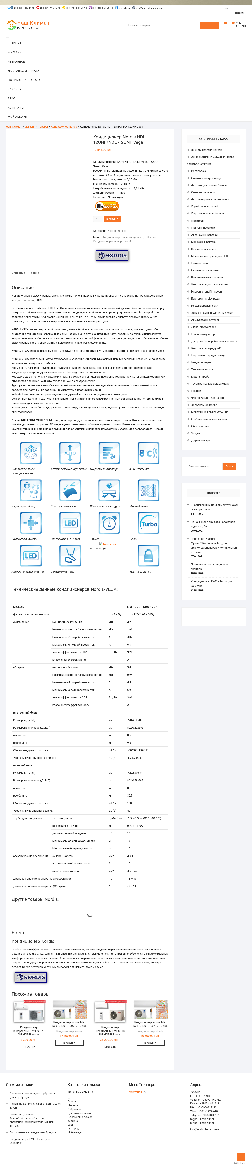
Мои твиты (135, 1092)
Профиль (239, 13)
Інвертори (197, 220)
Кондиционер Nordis (69, 1031)
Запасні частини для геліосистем (212, 312)
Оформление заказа (24, 80)
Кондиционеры (117, 230)
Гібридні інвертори (203, 227)
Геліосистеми (199, 263)
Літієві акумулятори (203, 327)
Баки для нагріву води (205, 298)
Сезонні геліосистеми (205, 270)
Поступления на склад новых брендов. (33, 1132)
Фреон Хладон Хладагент (207, 397)
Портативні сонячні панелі (207, 213)
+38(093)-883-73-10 (76, 8)
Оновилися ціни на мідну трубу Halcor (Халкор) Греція (32, 1095)
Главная (14, 43)
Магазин (15, 52)
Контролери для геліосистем (209, 284)
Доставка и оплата (24, 70)
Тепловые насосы (202, 369)
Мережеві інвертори (203, 242)
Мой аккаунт (18, 116)
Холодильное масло (204, 405)
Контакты (16, 107)
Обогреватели (200, 426)
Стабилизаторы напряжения (209, 419)
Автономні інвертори (204, 235)
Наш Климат (33, 23)
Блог (12, 98)
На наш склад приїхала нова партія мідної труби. (35, 1105)
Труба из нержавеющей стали (210, 383)
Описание (18, 272)
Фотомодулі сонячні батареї (209, 185)
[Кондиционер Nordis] (112, 255)
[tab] (18, 272)
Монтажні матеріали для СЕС (209, 256)
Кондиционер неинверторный (112, 241)
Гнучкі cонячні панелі (204, 206)
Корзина (15, 89)
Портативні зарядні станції (208, 355)
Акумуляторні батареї (205, 320)
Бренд (35, 272)
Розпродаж (198, 171)
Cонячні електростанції (206, 178)
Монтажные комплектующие (209, 412)
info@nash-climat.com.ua (149, 8)
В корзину (112, 218)
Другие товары (200, 440)
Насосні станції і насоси (206, 291)
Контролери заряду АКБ (206, 348)
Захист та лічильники (204, 249)
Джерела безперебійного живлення (214, 341)
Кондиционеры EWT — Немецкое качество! (30, 1141)
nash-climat (124, 8)
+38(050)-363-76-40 (102, 8)
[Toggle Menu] (226, 8)
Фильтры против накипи (206, 150)
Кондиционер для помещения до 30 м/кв (129, 237)
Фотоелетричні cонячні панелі (210, 199)
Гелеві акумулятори (203, 334)
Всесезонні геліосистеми (207, 277)
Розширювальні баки (204, 305)
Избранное (16, 61)
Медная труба (200, 376)
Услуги (195, 433)
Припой (196, 390)
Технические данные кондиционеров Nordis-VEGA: (65, 589)
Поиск (209, 25)
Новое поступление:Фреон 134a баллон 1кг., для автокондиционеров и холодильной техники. (32, 1120)
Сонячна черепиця (203, 192)
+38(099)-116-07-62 (50, 8)
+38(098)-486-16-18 (23, 8)
